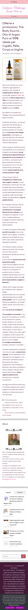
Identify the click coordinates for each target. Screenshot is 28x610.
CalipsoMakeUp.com (10, 566)
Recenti (20, 492)
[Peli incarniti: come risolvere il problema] (6, 545)
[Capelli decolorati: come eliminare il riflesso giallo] (6, 513)
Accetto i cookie (10, 607)
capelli (19, 95)
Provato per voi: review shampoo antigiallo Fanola (17, 533)
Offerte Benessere (11, 400)
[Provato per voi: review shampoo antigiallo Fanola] (6, 533)
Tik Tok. (13, 479)
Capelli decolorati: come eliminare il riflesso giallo (17, 512)
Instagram (7, 479)
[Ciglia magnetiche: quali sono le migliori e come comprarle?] (6, 520)
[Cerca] (23, 556)
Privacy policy (19, 607)
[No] (26, 602)
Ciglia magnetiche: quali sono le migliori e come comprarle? (17, 523)
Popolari (8, 492)
